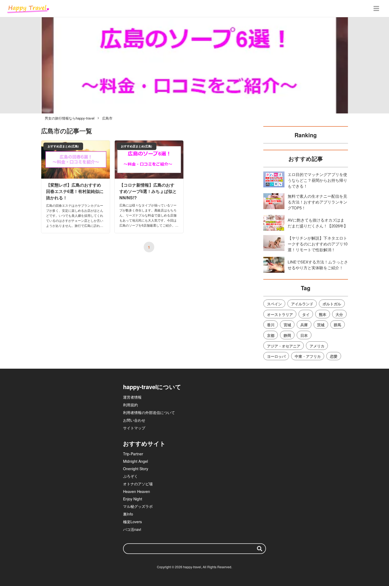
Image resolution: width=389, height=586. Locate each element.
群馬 (337, 324)
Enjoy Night (132, 498)
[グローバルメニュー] (376, 8)
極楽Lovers (132, 521)
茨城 (320, 324)
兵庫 (304, 324)
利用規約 (130, 404)
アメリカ (317, 346)
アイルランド (302, 303)
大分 (339, 314)
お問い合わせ (134, 420)
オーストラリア (280, 314)
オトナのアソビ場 (138, 483)
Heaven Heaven (136, 491)
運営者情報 (132, 397)
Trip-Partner (133, 453)
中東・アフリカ (308, 356)
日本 (304, 335)
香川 (270, 324)
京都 (270, 335)
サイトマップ (134, 427)
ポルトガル (332, 303)
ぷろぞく (130, 476)
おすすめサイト (144, 443)
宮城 (287, 324)
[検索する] (259, 548)
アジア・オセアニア (283, 346)
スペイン (274, 303)
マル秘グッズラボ (138, 506)
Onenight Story (135, 468)
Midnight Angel (135, 461)
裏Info (128, 514)
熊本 (322, 314)
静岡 (287, 335)
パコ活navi (132, 529)
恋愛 (333, 356)
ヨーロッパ (276, 356)
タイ (306, 314)
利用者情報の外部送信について (149, 412)
